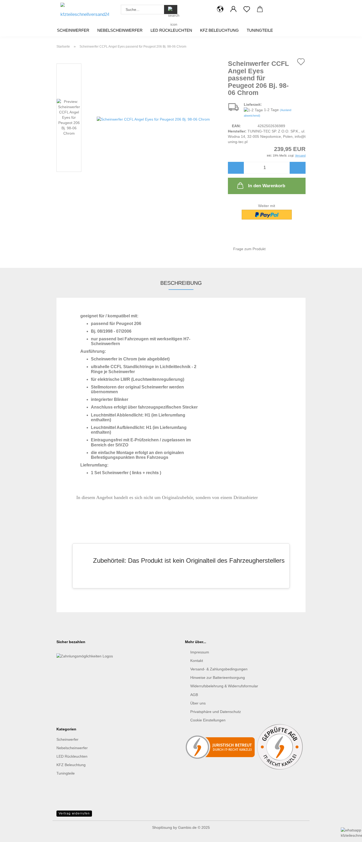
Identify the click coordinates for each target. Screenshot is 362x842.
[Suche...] (170, 9)
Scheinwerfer (73, 30)
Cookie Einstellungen (208, 720)
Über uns (198, 703)
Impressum (199, 652)
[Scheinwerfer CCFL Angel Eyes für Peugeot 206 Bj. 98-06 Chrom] (153, 119)
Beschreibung (181, 283)
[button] (220, 9)
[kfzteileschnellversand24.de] (84, 12)
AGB (194, 695)
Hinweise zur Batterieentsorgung (217, 677)
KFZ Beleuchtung (219, 30)
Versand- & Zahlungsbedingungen (219, 669)
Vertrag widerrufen (74, 813)
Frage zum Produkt (249, 249)
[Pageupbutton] (15, 813)
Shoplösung (162, 827)
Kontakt (196, 660)
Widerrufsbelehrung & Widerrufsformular (224, 686)
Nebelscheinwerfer (120, 30)
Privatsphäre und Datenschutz (215, 712)
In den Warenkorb (266, 185)
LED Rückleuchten (171, 30)
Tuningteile (260, 30)
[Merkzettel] (246, 9)
